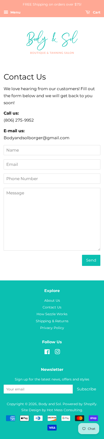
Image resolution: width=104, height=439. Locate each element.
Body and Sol (49, 404)
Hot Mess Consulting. (65, 410)
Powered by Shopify (80, 404)
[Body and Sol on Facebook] (47, 353)
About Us (52, 300)
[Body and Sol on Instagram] (57, 353)
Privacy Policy (52, 328)
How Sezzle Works (52, 314)
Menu (15, 12)
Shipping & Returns (52, 321)
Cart (96, 12)
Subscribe (86, 389)
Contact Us (52, 307)
